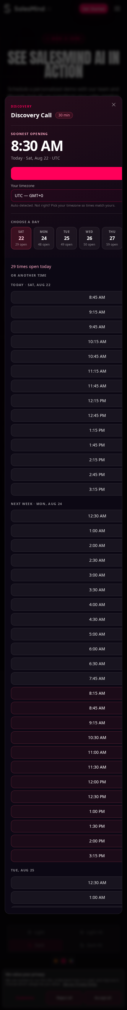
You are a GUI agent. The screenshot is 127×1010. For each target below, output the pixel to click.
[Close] (113, 104)
